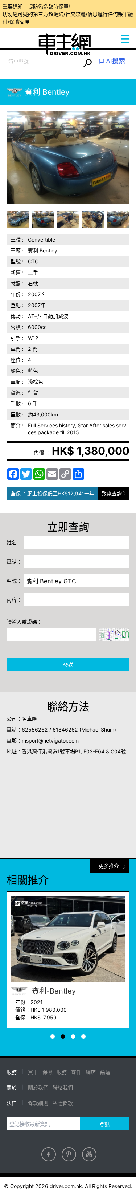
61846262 (65, 729)
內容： (14, 600)
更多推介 (109, 866)
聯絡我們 (63, 1087)
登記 (104, 1124)
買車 (33, 1072)
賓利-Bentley (53, 991)
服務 (62, 1072)
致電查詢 (112, 493)
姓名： (14, 542)
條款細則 (38, 1103)
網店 (91, 1072)
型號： (14, 580)
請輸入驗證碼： (24, 622)
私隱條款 (63, 1103)
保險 (47, 1072)
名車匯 (29, 719)
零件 (76, 1072)
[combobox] (44, 61)
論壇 (105, 1072)
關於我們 (38, 1087)
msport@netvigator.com (50, 740)
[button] (18, 219)
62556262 (35, 729)
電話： (14, 562)
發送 (68, 665)
